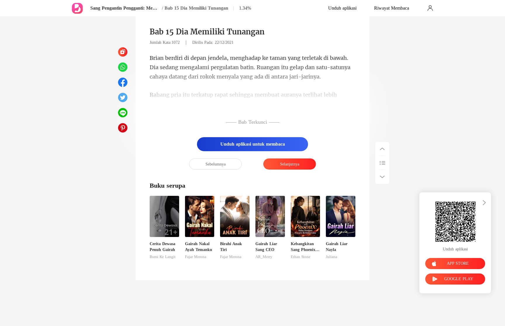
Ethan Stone (300, 257)
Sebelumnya (215, 164)
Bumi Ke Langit (163, 257)
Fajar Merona (195, 257)
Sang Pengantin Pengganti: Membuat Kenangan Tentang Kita (125, 8)
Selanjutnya (289, 164)
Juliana (331, 257)
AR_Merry (263, 257)
